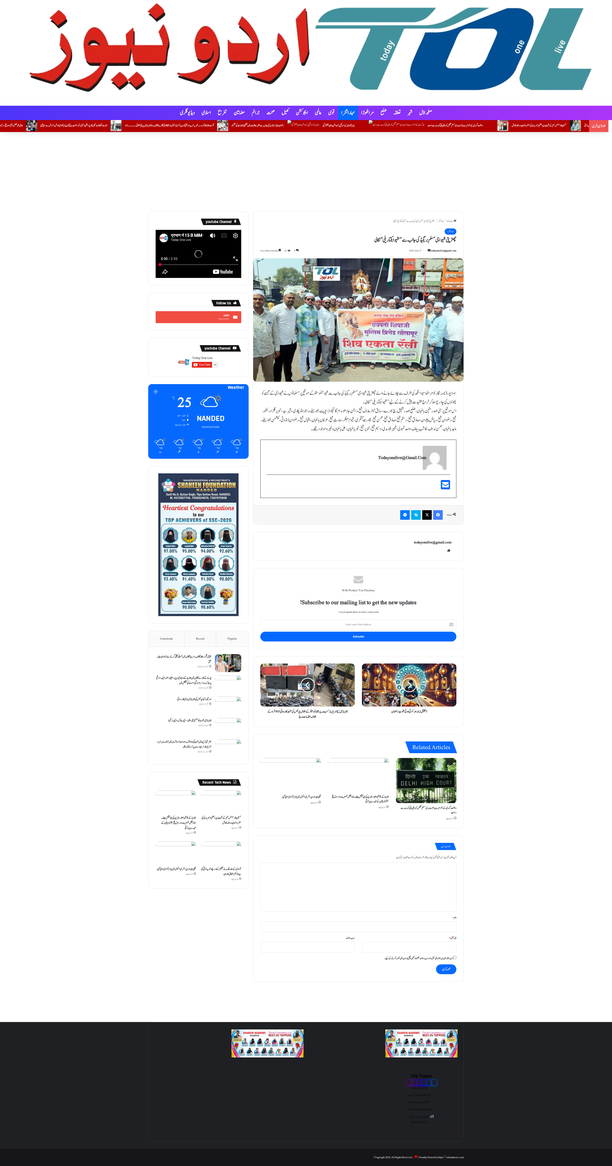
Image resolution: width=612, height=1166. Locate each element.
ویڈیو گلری (187, 113)
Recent (200, 638)
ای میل (452, 938)
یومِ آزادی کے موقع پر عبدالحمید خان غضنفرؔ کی (413, 125)
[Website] (449, 550)
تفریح (222, 113)
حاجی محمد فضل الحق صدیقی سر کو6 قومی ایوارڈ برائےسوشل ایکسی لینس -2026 (70, 125)
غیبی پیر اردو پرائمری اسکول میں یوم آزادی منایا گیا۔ (301, 796)
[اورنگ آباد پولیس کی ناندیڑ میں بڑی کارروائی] (228, 706)
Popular (232, 638)
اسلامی (206, 113)
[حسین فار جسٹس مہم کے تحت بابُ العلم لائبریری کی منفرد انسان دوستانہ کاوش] (221, 801)
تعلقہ (397, 113)
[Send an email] (429, 251)
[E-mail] (445, 487)
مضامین (239, 113)
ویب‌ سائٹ (350, 938)
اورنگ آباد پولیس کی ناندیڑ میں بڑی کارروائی (194, 699)
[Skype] (416, 515)
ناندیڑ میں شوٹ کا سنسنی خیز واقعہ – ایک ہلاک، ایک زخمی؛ (189, 720)
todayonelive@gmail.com (443, 251)
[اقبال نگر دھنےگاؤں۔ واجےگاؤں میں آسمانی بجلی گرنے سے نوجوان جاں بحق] (228, 663)
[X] (427, 515)
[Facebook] (438, 515)
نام (454, 917)
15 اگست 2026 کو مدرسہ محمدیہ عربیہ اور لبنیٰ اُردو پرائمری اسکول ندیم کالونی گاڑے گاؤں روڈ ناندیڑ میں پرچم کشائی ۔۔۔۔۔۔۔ (244, 125)
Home (450, 221)
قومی (331, 113)
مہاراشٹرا (348, 113)
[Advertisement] (306, 170)
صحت (271, 113)
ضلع (384, 113)
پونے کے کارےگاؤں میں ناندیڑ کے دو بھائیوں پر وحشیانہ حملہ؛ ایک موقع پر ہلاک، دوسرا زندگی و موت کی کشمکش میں (183, 680)
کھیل (285, 113)
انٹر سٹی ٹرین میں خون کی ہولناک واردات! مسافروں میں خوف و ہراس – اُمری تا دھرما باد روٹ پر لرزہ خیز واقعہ (184, 744)
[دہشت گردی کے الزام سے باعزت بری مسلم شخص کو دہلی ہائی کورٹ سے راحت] (426, 780)
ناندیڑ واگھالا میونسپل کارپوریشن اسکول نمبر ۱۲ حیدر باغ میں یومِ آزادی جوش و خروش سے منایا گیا (148, 125)
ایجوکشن (302, 113)
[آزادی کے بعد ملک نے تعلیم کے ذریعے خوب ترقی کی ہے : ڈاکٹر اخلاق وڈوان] (221, 852)
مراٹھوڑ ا (367, 113)
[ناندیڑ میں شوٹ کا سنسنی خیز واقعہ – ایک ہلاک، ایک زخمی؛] (228, 727)
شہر (410, 113)
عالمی (318, 113)
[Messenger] (405, 515)
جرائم (256, 113)
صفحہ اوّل (425, 113)
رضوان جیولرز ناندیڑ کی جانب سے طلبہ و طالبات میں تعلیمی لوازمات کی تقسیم (332, 125)
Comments (166, 638)
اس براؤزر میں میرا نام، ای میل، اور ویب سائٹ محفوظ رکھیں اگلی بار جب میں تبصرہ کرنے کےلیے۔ (418, 958)
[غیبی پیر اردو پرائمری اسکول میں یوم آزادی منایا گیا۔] (290, 775)
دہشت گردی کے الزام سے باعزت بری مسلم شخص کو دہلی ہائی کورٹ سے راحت (530, 125)
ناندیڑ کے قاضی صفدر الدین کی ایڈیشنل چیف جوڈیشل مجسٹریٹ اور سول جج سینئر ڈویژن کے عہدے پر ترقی (360, 799)
